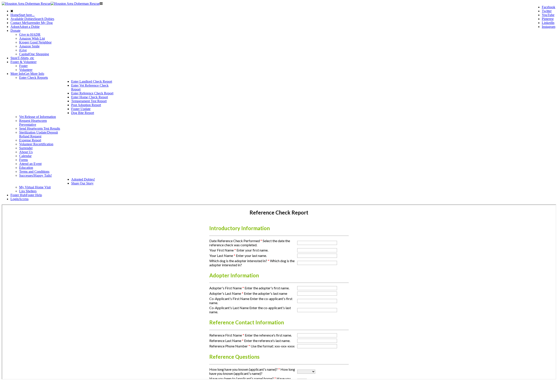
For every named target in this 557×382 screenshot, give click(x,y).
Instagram (548, 26)
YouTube (548, 15)
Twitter (547, 11)
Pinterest (548, 19)
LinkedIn (548, 23)
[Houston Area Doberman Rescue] (51, 3)
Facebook (548, 7)
